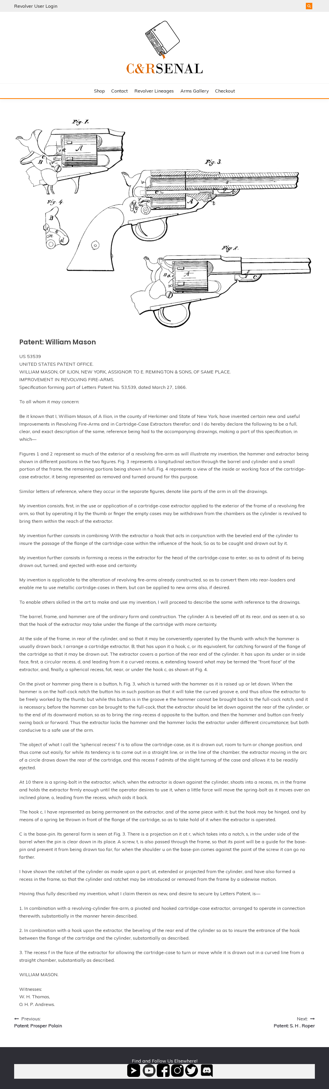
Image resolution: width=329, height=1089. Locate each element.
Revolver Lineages (154, 91)
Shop (99, 91)
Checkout (225, 91)
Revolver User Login (35, 6)
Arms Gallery (194, 91)
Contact (119, 91)
